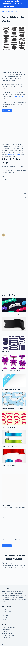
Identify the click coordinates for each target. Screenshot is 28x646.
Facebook (4, 637)
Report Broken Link (18, 96)
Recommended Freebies (9, 635)
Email (4, 517)
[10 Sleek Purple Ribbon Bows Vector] (14, 362)
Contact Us (11, 627)
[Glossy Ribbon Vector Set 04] (14, 418)
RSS (9, 637)
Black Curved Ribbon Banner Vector (11, 333)
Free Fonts (5, 619)
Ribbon (5, 179)
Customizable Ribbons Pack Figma (11, 314)
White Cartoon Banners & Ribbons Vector (13, 408)
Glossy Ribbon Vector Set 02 (9, 465)
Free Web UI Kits (6, 611)
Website (5, 522)
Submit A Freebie (7, 633)
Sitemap (4, 631)
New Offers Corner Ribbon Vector (11, 389)
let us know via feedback (13, 154)
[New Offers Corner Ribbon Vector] (14, 381)
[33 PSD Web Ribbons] (14, 343)
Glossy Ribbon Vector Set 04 (9, 427)
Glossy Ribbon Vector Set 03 (9, 446)
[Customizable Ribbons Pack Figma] (14, 305)
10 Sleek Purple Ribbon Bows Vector (11, 371)
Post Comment (6, 546)
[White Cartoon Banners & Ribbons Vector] (14, 399)
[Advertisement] (14, 60)
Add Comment (6, 527)
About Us (4, 627)
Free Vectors (5, 609)
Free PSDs (5, 613)
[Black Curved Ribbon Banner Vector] (14, 324)
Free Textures (6, 617)
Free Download (6, 110)
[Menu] (25, 3)
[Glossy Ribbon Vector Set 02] (14, 456)
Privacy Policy (6, 629)
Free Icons (5, 615)
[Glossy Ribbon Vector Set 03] (14, 437)
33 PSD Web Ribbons (7, 352)
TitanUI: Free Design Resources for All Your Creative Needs (12, 3)
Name (4, 513)
